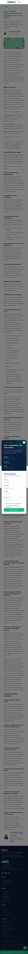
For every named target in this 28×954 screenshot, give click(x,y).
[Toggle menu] (19, 2)
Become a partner (14, 510)
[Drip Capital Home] (12, 2)
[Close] (24, 442)
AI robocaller (8, 507)
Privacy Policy (18, 503)
